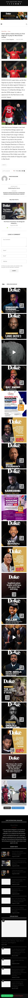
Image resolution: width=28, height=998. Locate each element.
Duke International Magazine (17, 995)
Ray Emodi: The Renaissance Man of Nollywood (17, 890)
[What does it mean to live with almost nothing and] (14, 689)
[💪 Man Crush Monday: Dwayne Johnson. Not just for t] (14, 559)
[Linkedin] (13, 4)
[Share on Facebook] (16, 171)
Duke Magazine (10, 39)
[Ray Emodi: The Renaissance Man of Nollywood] (5, 891)
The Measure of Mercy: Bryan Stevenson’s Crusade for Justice (19, 909)
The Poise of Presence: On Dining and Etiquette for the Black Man (19, 862)
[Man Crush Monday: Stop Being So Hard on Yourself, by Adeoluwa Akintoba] (5, 901)
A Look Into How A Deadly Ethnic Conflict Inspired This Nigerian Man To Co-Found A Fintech (18, 952)
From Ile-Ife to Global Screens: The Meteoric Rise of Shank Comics (19, 853)
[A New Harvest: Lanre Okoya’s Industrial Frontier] (5, 873)
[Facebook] (7, 4)
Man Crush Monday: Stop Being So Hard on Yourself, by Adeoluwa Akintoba (19, 900)
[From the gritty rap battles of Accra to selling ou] (14, 481)
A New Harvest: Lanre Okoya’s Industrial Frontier (19, 871)
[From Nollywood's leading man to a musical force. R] (14, 378)
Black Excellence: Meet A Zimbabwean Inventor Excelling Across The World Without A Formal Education (19, 972)
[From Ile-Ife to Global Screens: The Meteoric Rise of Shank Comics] (5, 854)
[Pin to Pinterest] (19, 171)
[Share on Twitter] (17, 171)
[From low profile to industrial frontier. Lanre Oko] (14, 326)
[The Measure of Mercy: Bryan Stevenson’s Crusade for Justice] (5, 910)
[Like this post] (14, 171)
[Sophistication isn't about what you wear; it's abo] (14, 585)
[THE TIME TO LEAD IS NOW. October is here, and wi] (14, 507)
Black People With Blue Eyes (18, 961)
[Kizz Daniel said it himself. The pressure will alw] (14, 741)
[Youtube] (15, 4)
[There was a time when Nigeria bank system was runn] (14, 637)
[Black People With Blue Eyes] (5, 962)
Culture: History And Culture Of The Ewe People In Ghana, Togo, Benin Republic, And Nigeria (13, 940)
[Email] (18, 4)
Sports (4, 165)
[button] (2, 215)
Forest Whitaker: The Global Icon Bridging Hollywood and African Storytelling (18, 984)
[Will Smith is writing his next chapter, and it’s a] (14, 533)
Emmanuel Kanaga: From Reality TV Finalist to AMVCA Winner (18, 881)
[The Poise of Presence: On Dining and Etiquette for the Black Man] (14, 211)
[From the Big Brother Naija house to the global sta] (14, 715)
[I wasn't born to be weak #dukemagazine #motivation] (14, 352)
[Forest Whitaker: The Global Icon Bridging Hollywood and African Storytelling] (5, 984)
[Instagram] (11, 4)
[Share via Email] (24, 171)
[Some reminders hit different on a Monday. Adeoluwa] (14, 430)
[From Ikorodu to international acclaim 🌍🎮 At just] (14, 611)
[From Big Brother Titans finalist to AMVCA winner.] (14, 300)
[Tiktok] (20, 4)
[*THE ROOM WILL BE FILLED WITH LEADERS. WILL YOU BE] (14, 404)
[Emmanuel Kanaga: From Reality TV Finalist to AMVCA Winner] (5, 882)
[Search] (26, 24)
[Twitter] (9, 4)
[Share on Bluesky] (22, 171)
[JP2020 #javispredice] (14, 792)
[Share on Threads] (21, 171)
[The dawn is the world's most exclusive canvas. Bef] (14, 766)
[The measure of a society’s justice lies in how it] (14, 456)
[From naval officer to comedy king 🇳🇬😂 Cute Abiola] (14, 663)
